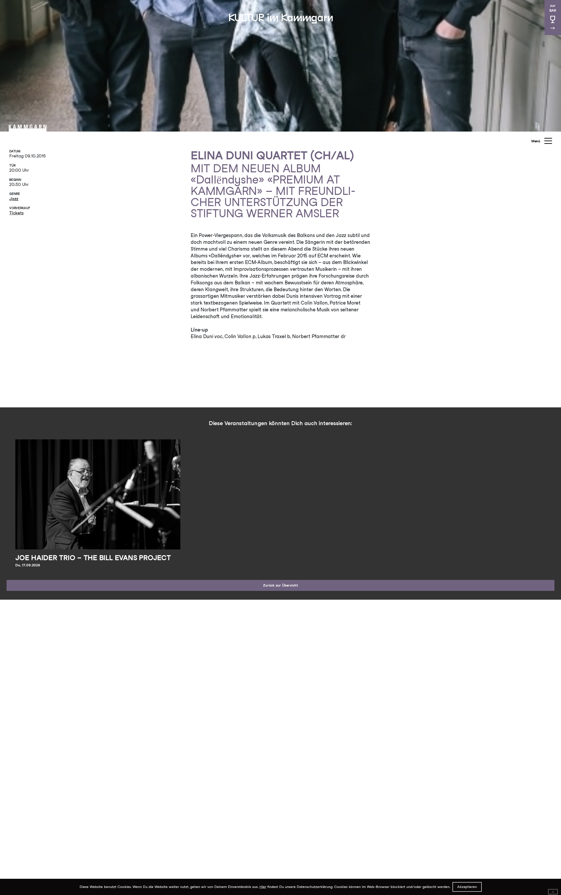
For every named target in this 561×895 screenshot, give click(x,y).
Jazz (13, 198)
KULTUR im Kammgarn (280, 17)
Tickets (16, 213)
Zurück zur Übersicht (280, 585)
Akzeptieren (467, 887)
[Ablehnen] (553, 891)
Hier (262, 887)
